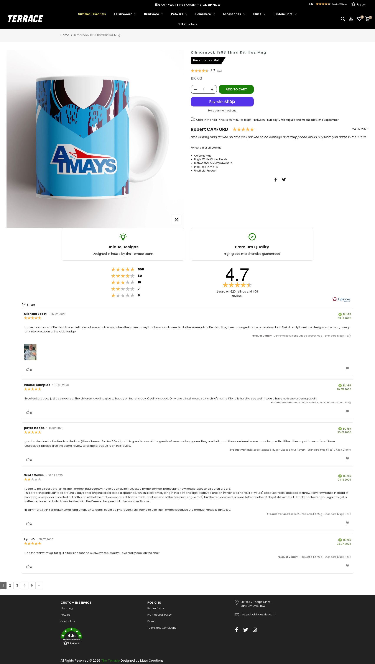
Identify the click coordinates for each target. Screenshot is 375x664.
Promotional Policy (159, 615)
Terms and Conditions (161, 628)
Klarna (151, 621)
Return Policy (155, 608)
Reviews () (206, 71)
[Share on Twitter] (284, 179)
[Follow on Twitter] (245, 630)
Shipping (67, 608)
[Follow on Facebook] (236, 630)
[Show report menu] (347, 369)
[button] (101, 637)
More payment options (222, 111)
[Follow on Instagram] (254, 630)
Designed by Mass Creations (142, 660)
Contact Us (68, 621)
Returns (66, 615)
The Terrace (110, 660)
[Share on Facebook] (276, 179)
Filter (30, 305)
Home (65, 35)
